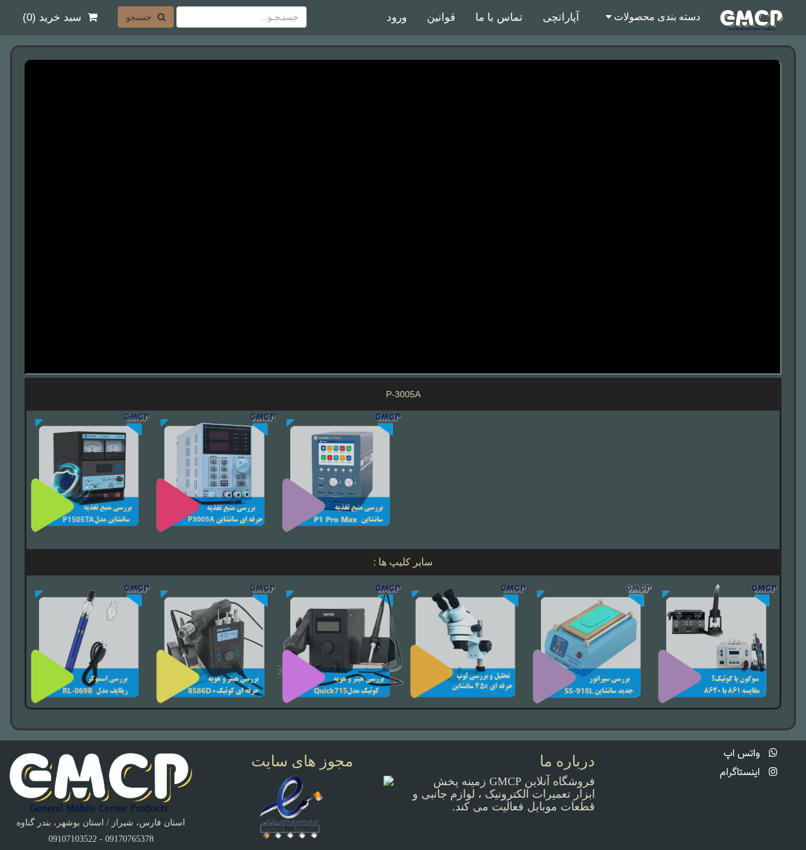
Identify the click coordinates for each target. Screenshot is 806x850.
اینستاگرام (741, 773)
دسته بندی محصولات (655, 16)
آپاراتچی (561, 17)
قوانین (441, 17)
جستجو (140, 17)
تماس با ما (499, 17)
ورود (397, 17)
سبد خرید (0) (52, 17)
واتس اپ (743, 754)
